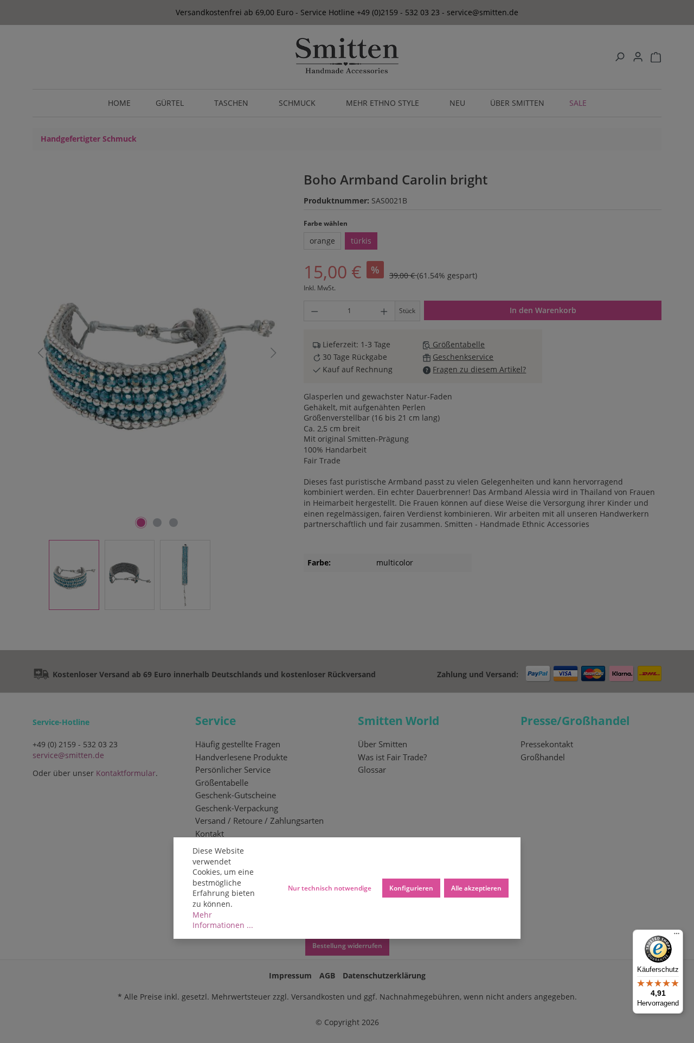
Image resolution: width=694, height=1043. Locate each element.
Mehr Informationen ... (222, 920)
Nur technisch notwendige (329, 887)
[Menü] (676, 936)
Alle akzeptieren (476, 887)
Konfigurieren (411, 887)
